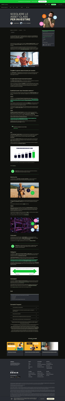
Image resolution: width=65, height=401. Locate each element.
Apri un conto (48, 365)
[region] (32, 399)
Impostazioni (42, 398)
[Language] (46, 4)
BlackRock (14, 165)
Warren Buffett (16, 128)
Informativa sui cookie (40, 376)
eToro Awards (30, 376)
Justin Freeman (16, 23)
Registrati (53, 4)
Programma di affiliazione (49, 374)
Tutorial (17, 7)
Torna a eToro (60, 4)
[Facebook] (11, 372)
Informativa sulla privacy (40, 374)
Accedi (49, 4)
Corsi (13, 7)
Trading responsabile (49, 368)
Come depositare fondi (49, 364)
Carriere (30, 375)
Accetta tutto (50, 398)
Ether (34, 240)
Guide (10, 7)
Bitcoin (31, 240)
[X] (12, 372)
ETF (29, 365)
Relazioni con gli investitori (32, 374)
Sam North (28, 23)
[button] (27, 7)
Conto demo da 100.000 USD (41, 364)
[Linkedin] (17, 372)
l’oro (30, 179)
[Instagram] (14, 372)
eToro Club (47, 375)
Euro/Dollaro (27, 214)
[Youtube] (15, 372)
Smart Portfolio (39, 365)
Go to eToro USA (42, 1)
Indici (29, 368)
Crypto (29, 364)
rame (33, 179)
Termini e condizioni (40, 375)
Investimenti (12, 32)
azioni (12, 98)
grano (29, 179)
